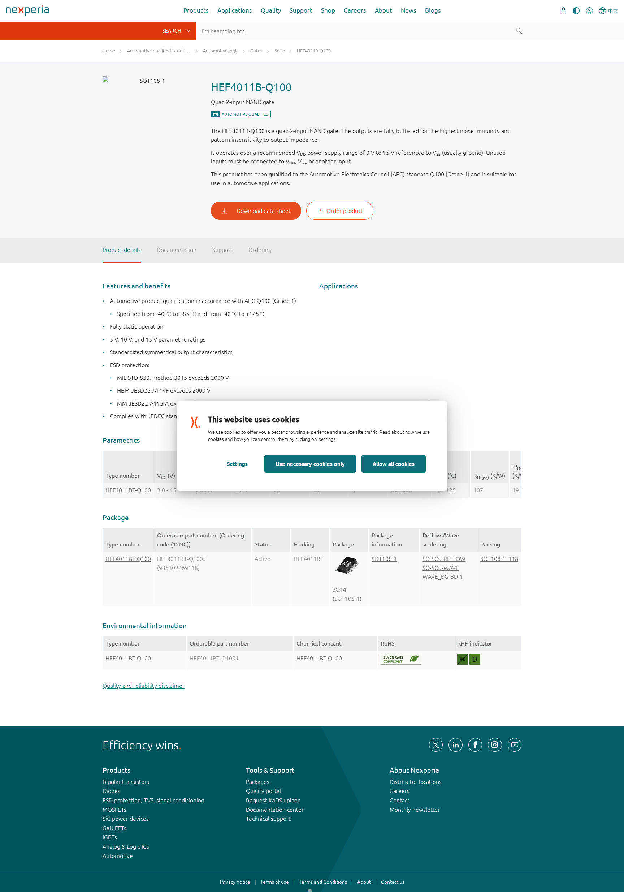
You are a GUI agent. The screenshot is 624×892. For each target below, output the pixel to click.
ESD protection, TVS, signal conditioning (153, 800)
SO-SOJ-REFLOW (443, 559)
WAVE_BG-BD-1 (442, 576)
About (383, 10)
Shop (328, 10)
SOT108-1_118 (499, 559)
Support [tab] (222, 249)
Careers (355, 10)
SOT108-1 (384, 559)
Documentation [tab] (176, 249)
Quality (271, 10)
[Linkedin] (455, 745)
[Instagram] (495, 745)
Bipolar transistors (126, 782)
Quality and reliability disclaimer (144, 685)
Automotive (118, 856)
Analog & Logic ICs (126, 846)
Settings (237, 463)
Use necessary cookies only (310, 463)
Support (301, 10)
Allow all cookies (394, 463)
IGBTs (110, 837)
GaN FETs (114, 828)
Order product (344, 210)
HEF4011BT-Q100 (128, 490)
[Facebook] (475, 745)
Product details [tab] (122, 249)
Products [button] (196, 10)
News (408, 10)
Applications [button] (234, 10)
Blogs (433, 10)
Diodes (111, 791)
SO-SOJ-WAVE (440, 568)
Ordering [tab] (260, 249)
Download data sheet (264, 210)
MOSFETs (114, 809)
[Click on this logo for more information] (401, 659)
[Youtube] (514, 745)
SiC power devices (126, 818)
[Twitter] (436, 745)
